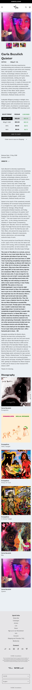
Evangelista (6, 409)
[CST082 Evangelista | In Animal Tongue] (16, 500)
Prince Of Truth (6, 482)
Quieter (6, 590)
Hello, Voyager (5, 445)
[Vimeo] (27, 649)
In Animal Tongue (6, 518)
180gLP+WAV (7, 122)
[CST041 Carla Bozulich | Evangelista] (16, 391)
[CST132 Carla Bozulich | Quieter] (16, 573)
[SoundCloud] (10, 649)
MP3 (7, 126)
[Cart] (30, 7)
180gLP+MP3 (7, 118)
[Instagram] (14, 649)
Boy (6, 554)
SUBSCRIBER (25, 114)
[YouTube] (22, 649)
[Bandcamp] (5, 649)
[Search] (26, 7)
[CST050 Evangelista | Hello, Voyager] (16, 428)
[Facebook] (18, 649)
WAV (7, 129)
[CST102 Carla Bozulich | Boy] (16, 536)
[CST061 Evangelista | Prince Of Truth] (16, 464)
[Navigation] (2, 7)
